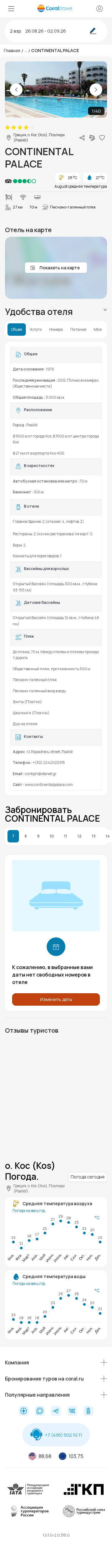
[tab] (56, 311)
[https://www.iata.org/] (28, 1494)
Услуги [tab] (36, 329)
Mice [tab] (98, 329)
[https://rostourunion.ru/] (83, 1516)
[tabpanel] (56, 568)
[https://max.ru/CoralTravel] (40, 1411)
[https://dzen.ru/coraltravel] (24, 1411)
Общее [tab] (16, 329)
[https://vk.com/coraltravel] (72, 1411)
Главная (12, 50)
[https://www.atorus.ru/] (28, 1516)
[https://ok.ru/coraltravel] (88, 1411)
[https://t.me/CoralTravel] (56, 1411)
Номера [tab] (56, 329)
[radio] (7, 127)
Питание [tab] (78, 329)
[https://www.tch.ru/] (83, 1494)
